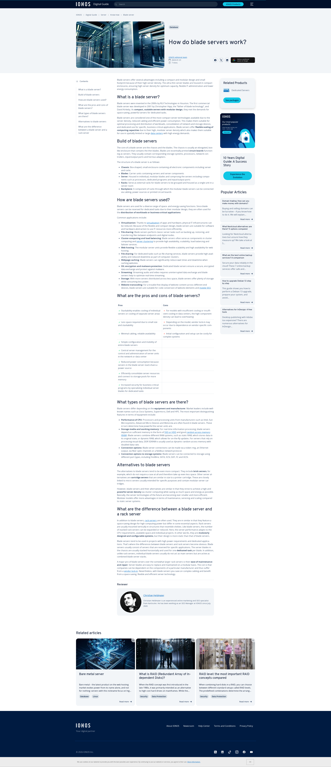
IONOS (79, 15)
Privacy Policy (246, 726)
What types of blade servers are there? (92, 115)
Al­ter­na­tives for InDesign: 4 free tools (237, 311)
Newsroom (188, 726)
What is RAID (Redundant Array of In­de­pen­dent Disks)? (165, 676)
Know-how (114, 15)
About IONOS (172, 726)
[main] (165, 349)
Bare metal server (91, 674)
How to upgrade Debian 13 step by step (236, 282)
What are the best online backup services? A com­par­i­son (237, 256)
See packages (232, 100)
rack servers (151, 520)
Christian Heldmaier (153, 596)
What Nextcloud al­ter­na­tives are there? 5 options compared (237, 228)
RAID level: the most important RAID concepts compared (224, 676)
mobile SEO (205, 287)
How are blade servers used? (92, 99)
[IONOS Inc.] (97, 725)
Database (174, 27)
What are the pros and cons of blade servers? (93, 107)
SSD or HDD (170, 432)
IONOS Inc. (88, 752)
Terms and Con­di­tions (225, 726)
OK (250, 762)
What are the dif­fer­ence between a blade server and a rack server (92, 129)
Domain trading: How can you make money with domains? (235, 202)
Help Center (204, 726)
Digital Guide (91, 15)
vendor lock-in (131, 571)
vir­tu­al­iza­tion (153, 222)
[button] (237, 130)
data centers (157, 133)
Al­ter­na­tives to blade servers (92, 121)
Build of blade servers (88, 94)
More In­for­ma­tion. (193, 762)
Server (103, 15)
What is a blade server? (89, 89)
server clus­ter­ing (145, 241)
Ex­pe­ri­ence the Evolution (237, 176)
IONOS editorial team (178, 57)
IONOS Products (233, 4)
